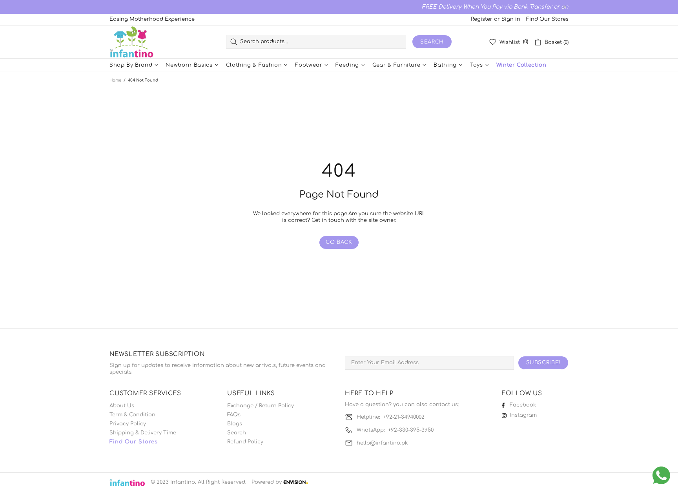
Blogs (234, 424)
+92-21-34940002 (404, 417)
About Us (121, 405)
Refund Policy (245, 442)
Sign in (510, 19)
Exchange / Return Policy (260, 405)
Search (432, 42)
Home (115, 80)
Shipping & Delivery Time (142, 433)
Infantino (131, 42)
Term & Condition (132, 415)
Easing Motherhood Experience (152, 19)
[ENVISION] (295, 482)
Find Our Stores (547, 19)
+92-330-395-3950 (411, 430)
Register (481, 19)
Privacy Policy (127, 424)
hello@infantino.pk (382, 443)
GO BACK (339, 242)
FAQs (234, 415)
